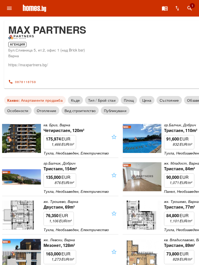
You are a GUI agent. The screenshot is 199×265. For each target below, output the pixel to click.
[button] (114, 141)
